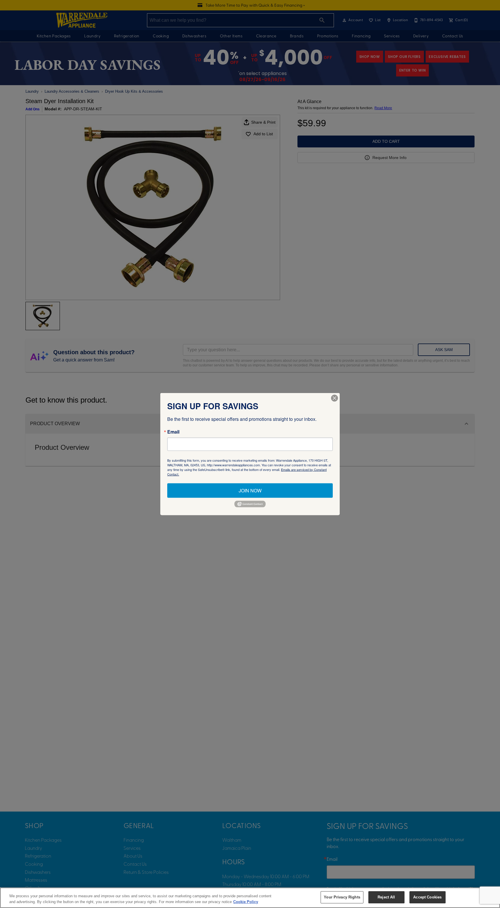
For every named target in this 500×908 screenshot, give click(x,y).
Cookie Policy (245, 902)
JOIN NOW (250, 490)
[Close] (334, 397)
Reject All (386, 897)
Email (173, 431)
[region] (250, 897)
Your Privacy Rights (342, 897)
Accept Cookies (427, 897)
